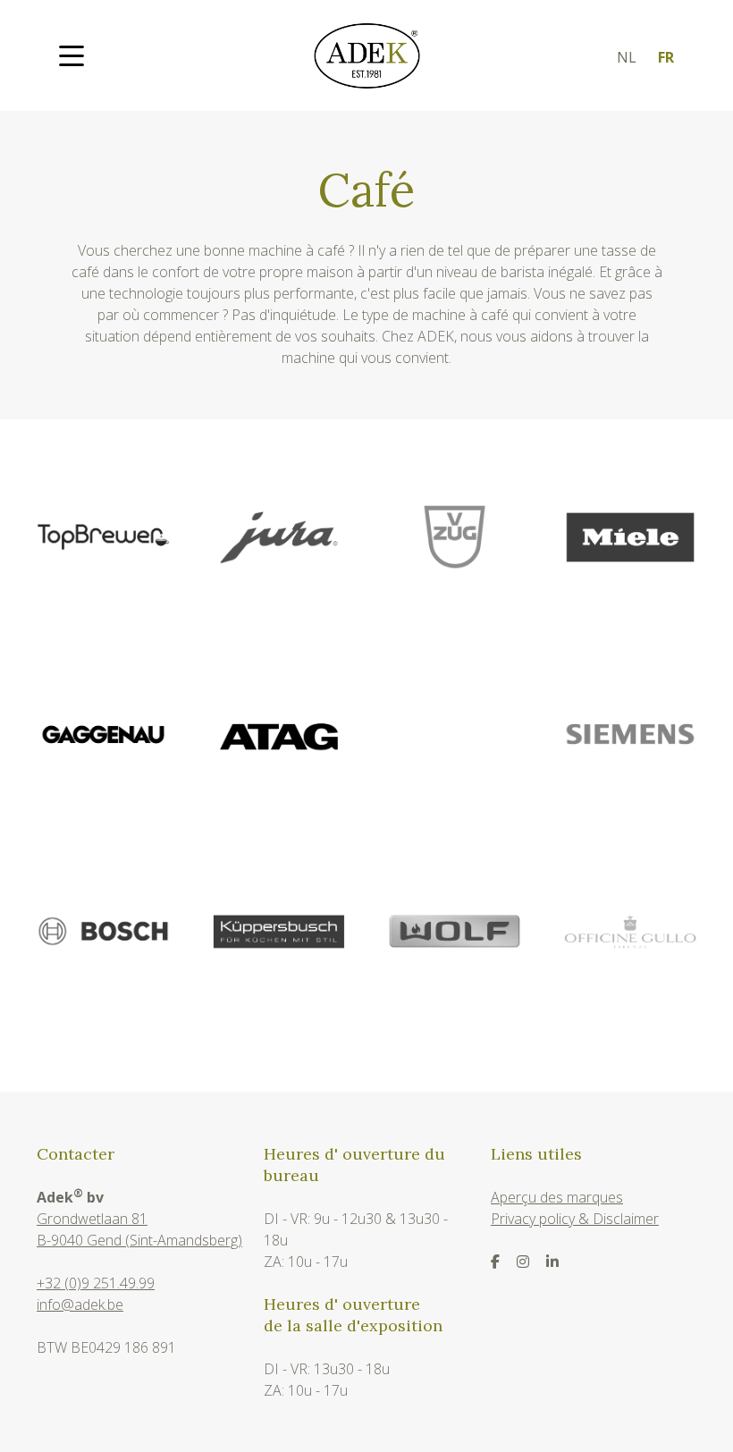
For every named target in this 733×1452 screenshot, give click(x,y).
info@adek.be (80, 1304)
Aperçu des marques (557, 1197)
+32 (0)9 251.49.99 (96, 1283)
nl (626, 57)
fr (666, 57)
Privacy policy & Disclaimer (575, 1218)
